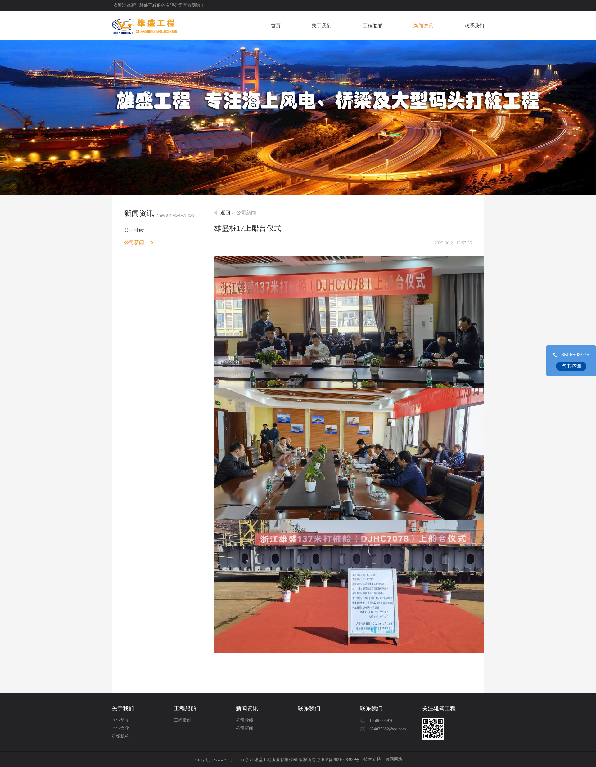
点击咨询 (571, 366)
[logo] (145, 25)
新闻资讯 (423, 25)
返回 (225, 212)
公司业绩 (134, 230)
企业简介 (120, 720)
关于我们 (322, 25)
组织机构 (120, 736)
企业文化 (120, 728)
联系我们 (474, 25)
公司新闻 (134, 242)
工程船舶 (372, 25)
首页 (276, 25)
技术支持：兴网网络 (383, 759)
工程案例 (182, 720)
